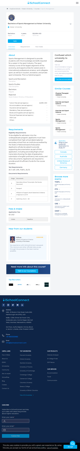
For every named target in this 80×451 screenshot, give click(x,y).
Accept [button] (70, 447)
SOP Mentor (51, 362)
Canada (63, 152)
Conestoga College (26, 374)
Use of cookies (52, 448)
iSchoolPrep (5, 377)
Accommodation (52, 373)
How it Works (6, 355)
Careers (4, 384)
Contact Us (5, 388)
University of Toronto (26, 367)
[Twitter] (12, 305)
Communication (52, 380)
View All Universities (26, 395)
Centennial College (26, 378)
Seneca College (25, 386)
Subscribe (15, 436)
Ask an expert (6, 373)
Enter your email (8, 426)
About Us (5, 358)
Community (5, 370)
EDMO (4, 362)
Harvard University (25, 355)
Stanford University (26, 363)
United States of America (63, 162)
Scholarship (5, 366)
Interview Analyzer (53, 355)
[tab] (11, 46)
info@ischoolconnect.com (16, 343)
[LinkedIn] (22, 305)
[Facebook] (3, 305)
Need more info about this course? (28, 267)
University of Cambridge (27, 371)
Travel (49, 376)
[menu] (77, 3)
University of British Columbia (29, 390)
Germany (63, 167)
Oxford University (25, 359)
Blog (3, 381)
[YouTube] (17, 305)
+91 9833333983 (12, 337)
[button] (72, 443)
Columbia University (26, 382)
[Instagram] (8, 305)
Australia (63, 156)
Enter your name (8, 417)
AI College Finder (52, 358)
